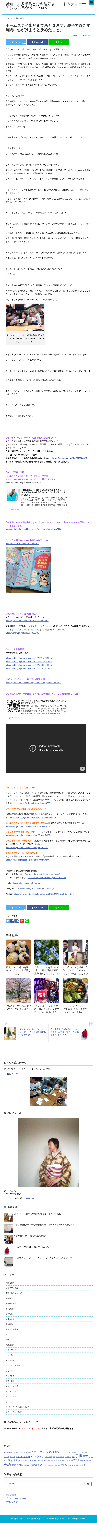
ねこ (7, 1335)
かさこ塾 (9, 1355)
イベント (35, 1452)
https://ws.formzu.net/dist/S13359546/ (22, 633)
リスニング (60, 1457)
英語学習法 (27, 1465)
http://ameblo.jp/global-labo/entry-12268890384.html (33, 817)
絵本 (82, 1460)
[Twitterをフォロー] (8, 921)
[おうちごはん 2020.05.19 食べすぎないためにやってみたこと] (75, 990)
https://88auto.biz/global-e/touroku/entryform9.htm (28, 860)
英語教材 (35, 1465)
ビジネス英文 (11, 1396)
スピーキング (21, 1457)
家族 (10, 1460)
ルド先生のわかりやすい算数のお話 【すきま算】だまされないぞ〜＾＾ (46, 1225)
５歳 (83, 1465)
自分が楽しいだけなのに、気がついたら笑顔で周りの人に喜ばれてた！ (46, 1009)
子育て (86, 1456)
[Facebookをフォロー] (12, 921)
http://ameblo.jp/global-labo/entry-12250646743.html (29, 658)
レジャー (68, 1457)
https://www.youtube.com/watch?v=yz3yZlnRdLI (27, 848)
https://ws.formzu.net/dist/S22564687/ (22, 544)
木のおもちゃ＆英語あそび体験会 (54, 1460)
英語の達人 (10, 1345)
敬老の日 (40, 1460)
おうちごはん (11, 1391)
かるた (18, 1452)
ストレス (12, 1457)
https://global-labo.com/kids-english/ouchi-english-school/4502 (33, 683)
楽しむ (68, 1460)
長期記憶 (78, 1465)
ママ (54, 1457)
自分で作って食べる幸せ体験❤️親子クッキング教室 (37, 1214)
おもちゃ (12, 1452)
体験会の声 (10, 1283)
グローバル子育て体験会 (68, 1452)
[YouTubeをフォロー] (22, 921)
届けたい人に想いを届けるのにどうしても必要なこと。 (18, 970)
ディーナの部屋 (12, 1386)
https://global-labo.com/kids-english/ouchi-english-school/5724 (33, 529)
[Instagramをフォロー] (17, 921)
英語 (7, 1464)
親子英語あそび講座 (51, 1465)
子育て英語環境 (12, 1288)
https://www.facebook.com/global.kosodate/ (47, 878)
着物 (7, 1340)
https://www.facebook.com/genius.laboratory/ (39, 874)
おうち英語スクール (14, 1350)
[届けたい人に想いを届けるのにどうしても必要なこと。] (18, 952)
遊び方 (69, 1465)
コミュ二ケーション (82, 1452)
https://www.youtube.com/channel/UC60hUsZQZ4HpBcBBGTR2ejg (44, 894)
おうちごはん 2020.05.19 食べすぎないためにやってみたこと (75, 1009)
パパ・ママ (48, 1457)
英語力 (13, 1465)
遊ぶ (73, 1465)
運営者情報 (11, 1495)
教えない (33, 1460)
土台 (73, 1457)
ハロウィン (38, 1456)
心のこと (9, 1402)
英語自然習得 (11, 1304)
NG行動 (6, 1452)
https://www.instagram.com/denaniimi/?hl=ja (34, 888)
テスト (28, 1457)
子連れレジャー (12, 1319)
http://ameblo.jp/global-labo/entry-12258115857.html (29, 661)
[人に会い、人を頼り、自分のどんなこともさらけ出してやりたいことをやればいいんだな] (75, 952)
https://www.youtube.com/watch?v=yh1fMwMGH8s (28, 826)
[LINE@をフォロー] (27, 921)
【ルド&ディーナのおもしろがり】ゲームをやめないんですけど (43, 1258)
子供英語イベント (13, 1309)
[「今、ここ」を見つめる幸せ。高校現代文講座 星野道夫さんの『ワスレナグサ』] (46, 952)
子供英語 (9, 1298)
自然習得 (88, 1460)
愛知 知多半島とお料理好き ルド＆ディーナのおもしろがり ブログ (46, 6)
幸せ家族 (87, 36)
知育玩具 (9, 1314)
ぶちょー (9, 1371)
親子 (42, 1465)
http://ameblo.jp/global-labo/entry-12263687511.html (29, 668)
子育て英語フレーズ (14, 1293)
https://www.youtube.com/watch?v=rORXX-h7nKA (28, 835)
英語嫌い (20, 1465)
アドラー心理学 (26, 1452)
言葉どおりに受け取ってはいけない (30, 1236)
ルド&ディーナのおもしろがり (18, 1407)
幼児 (15, 1460)
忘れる (20, 1460)
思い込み (25, 1461)
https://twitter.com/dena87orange (26, 883)
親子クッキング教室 (14, 1412)
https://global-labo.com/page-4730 (35, 803)
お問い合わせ (12, 1502)
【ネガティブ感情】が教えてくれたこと (32, 1247)
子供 (78, 1456)
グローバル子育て (50, 1452)
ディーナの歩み (12, 1329)
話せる (64, 1465)
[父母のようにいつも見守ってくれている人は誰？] (18, 990)
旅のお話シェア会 (13, 1366)
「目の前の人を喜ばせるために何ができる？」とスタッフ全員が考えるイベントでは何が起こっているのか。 (43, 492)
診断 (59, 1465)
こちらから (15, 1074)
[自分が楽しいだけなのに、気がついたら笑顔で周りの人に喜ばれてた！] (46, 990)
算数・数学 (10, 1381)
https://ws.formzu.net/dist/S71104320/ (69, 458)
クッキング (10, 1376)
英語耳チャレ (11, 1360)
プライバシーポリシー (16, 1498)
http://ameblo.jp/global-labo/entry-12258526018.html (29, 665)
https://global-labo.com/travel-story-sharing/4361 (27, 621)
